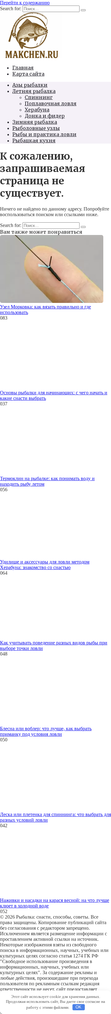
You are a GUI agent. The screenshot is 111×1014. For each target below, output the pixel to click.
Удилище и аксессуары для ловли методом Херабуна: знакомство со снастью (44, 564)
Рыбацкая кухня (34, 140)
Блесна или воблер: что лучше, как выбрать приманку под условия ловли (46, 731)
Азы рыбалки (29, 85)
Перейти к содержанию (25, 2)
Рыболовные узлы (36, 128)
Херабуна (37, 110)
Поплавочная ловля (50, 103)
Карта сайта (28, 74)
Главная (23, 68)
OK (78, 1007)
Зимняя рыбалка (34, 122)
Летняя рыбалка (34, 91)
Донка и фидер (45, 116)
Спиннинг (39, 97)
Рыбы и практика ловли (44, 134)
